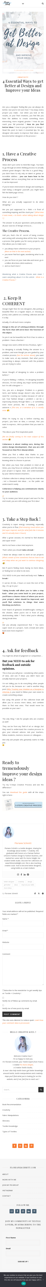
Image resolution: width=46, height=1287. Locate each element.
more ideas (8, 888)
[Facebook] (21, 874)
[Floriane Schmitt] (7, 3)
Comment (6, 954)
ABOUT (5, 1174)
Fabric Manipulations (10, 1115)
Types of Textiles (9, 1131)
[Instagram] (18, 874)
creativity (21, 882)
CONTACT (6, 1196)
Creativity (23, 77)
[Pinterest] (28, 874)
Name (5, 919)
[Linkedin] (25, 874)
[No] (43, 1279)
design (30, 882)
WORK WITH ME (9, 1179)
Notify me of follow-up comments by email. (19, 1001)
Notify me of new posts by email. (15, 1008)
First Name (11, 1237)
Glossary (6, 1120)
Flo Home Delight (26, 1064)
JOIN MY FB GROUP (10, 1185)
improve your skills (27, 885)
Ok (24, 1283)
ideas (16, 885)
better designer (9, 882)
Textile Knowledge (10, 1126)
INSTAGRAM (7, 1190)
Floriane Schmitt (11, 893)
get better (7, 885)
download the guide (18, 792)
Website (5, 942)
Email (5, 930)
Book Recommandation (11, 1104)
